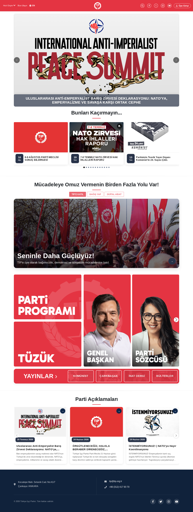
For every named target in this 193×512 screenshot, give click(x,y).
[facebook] (149, 5)
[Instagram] (168, 501)
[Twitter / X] (160, 501)
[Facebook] (152, 501)
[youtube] (169, 5)
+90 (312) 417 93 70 (119, 487)
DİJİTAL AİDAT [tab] (114, 194)
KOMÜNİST (80, 375)
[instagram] (162, 5)
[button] (84, 167)
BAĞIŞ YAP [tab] (95, 194)
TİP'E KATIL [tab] (78, 194)
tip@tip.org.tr (115, 481)
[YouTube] (176, 501)
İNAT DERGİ (137, 375)
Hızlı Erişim (8, 6)
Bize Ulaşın (22, 6)
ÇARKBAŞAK (109, 375)
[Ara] (142, 5)
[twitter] (156, 5)
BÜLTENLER (164, 375)
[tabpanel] (96, 233)
